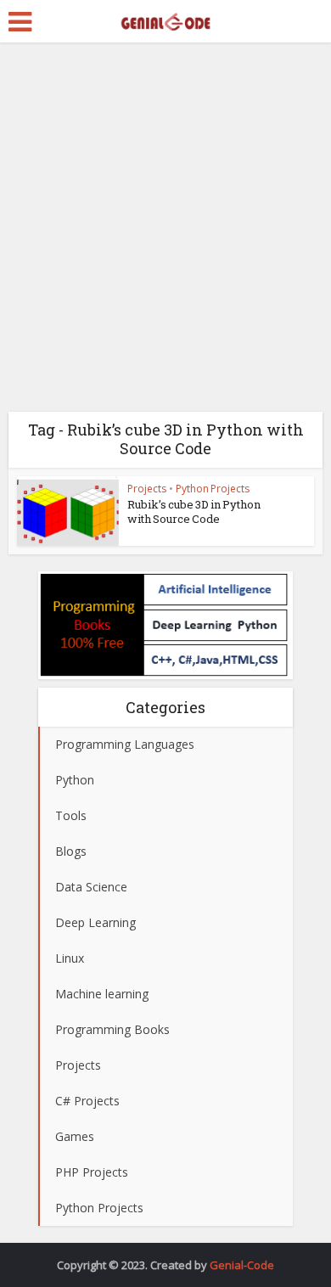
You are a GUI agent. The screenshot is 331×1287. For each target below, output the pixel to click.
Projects (146, 488)
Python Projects (213, 488)
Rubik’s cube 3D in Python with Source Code (194, 511)
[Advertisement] (165, 233)
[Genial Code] (165, 20)
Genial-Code (242, 1265)
